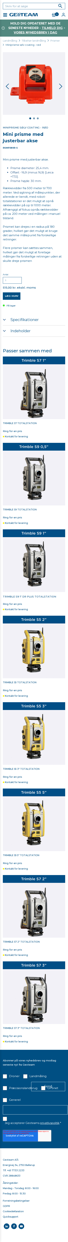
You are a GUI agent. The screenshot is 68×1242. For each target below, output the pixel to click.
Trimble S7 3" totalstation (21, 1028)
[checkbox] (11, 1077)
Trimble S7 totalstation (20, 423)
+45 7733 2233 (15, 1170)
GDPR (6, 1206)
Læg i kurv (11, 296)
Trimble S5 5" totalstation (21, 855)
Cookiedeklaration (13, 1211)
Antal (5, 274)
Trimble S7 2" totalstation (21, 942)
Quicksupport (10, 1216)
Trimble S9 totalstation (20, 509)
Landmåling (10, 40)
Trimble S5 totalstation (19, 682)
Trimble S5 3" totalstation (21, 769)
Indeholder (20, 331)
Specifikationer (24, 319)
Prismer (55, 40)
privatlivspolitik (49, 1123)
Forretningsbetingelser (16, 1200)
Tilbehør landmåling (34, 40)
